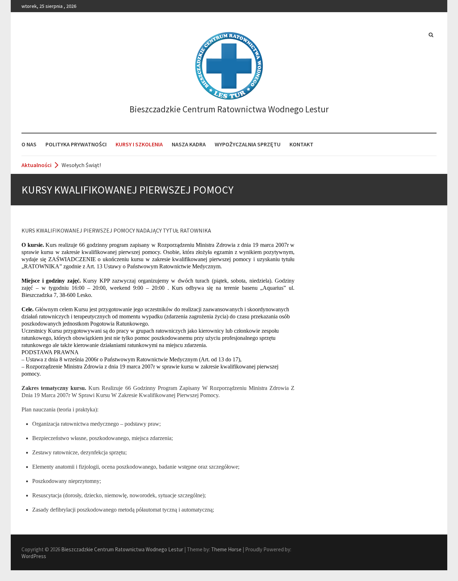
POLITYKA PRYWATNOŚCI (76, 144)
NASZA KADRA (189, 144)
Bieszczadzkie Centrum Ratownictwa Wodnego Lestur (229, 109)
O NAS (28, 144)
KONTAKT (301, 144)
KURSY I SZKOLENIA (139, 144)
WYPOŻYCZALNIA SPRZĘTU (248, 144)
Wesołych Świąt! (81, 165)
